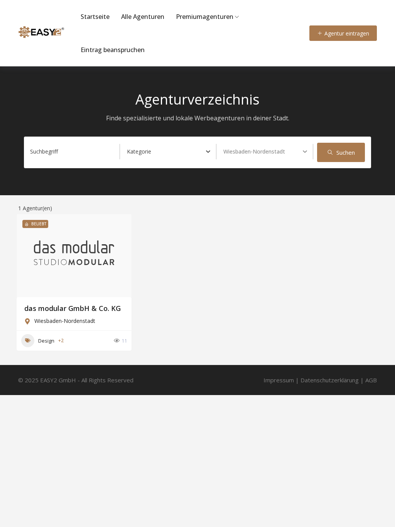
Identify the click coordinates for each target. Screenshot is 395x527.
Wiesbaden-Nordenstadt (64, 320)
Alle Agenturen (142, 16)
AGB (371, 380)
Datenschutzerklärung (329, 380)
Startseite (95, 16)
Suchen (345, 152)
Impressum (278, 380)
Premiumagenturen (204, 16)
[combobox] (169, 151)
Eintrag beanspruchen (113, 50)
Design (46, 340)
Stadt (229, 151)
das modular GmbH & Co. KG (72, 308)
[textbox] (139, 151)
